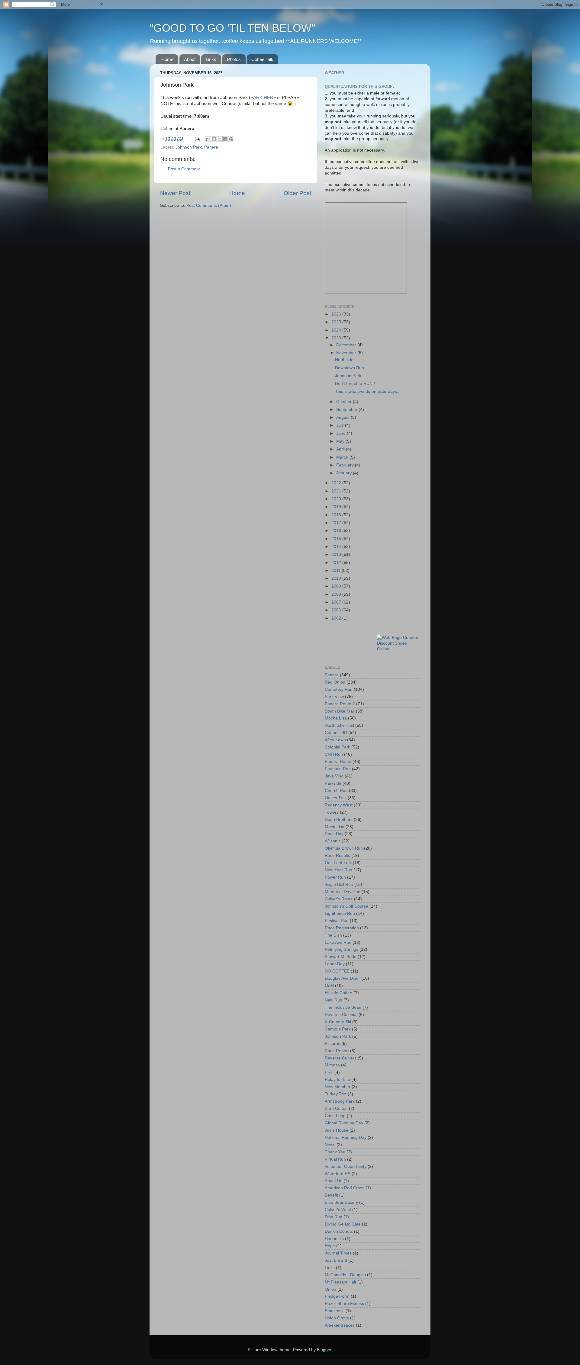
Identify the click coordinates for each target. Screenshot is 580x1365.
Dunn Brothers (339, 819)
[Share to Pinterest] (231, 139)
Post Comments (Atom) (208, 205)
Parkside (333, 783)
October (344, 401)
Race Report (337, 1051)
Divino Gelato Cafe (343, 1224)
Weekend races (340, 1325)
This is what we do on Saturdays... (368, 391)
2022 (336, 483)
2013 (336, 554)
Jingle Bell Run (339, 884)
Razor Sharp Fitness (344, 1303)
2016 (336, 530)
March (343, 457)
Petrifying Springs (341, 949)
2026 (336, 314)
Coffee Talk (262, 59)
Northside (344, 359)
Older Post (297, 193)
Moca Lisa (334, 827)
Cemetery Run (339, 689)
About (189, 59)
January (344, 473)
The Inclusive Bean (343, 1007)
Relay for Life (337, 1079)
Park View (334, 696)
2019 (336, 507)
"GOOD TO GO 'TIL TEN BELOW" (232, 28)
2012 (336, 562)
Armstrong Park (340, 1101)
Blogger (324, 1349)
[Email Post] (197, 138)
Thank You (335, 1152)
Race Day (334, 833)
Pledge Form (337, 1296)
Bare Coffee (336, 1108)
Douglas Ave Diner (342, 978)
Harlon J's (334, 1238)
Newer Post (175, 193)
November (346, 353)
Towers (332, 812)
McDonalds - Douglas (345, 1275)
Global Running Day (344, 1123)
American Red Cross (344, 1188)
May (341, 441)
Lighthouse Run (340, 913)
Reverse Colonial (341, 1014)
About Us (333, 1180)
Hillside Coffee (338, 993)
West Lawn (335, 740)
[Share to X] (220, 139)
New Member (337, 1087)
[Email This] (208, 139)
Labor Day (335, 964)
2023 (336, 338)
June (341, 433)
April (341, 449)
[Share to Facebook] (225, 139)
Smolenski (334, 1311)
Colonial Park (337, 747)
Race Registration (342, 928)
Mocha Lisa (336, 718)
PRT (329, 1072)
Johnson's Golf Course (346, 906)
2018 (336, 515)
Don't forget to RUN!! (355, 383)
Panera (211, 147)
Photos (234, 59)
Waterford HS (337, 1173)
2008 (336, 594)
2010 (336, 578)
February (345, 465)
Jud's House (336, 1130)
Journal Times (338, 1253)
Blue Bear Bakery (341, 1202)
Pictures (332, 1043)
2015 (336, 539)
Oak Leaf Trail (338, 862)
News (330, 1144)
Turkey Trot (335, 1094)
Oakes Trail (335, 798)
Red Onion (335, 682)
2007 (336, 602)
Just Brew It (336, 1260)
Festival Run (337, 920)
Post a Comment (184, 169)
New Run (333, 1000)
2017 (336, 523)
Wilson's (332, 841)
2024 (336, 330)
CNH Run (334, 754)
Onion (330, 1289)
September (347, 409)
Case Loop (335, 1115)
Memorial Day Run (342, 891)
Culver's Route (339, 899)
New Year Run (338, 870)
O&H (329, 985)
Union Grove (337, 1318)
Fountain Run (338, 769)
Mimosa (332, 1065)
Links (211, 59)
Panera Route (338, 761)
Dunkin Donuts (339, 1231)
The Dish (333, 935)
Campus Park (338, 1029)
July (340, 425)
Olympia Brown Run (344, 848)
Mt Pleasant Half (340, 1282)
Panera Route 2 (340, 704)
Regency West (339, 805)
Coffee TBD (336, 732)
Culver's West (338, 1209)
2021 (336, 491)
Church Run (336, 790)
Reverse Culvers (340, 1058)
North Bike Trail (339, 725)
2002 (336, 618)
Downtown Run (349, 368)
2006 (336, 610)
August (343, 417)
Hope (330, 1246)
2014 (336, 546)
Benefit (331, 1195)
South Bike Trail (340, 711)
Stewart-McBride (340, 956)
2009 (336, 586)
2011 (336, 570)
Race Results (337, 855)
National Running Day (345, 1137)
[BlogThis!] (214, 139)
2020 (336, 499)
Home (167, 59)
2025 (336, 322)
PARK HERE (263, 97)
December (346, 345)
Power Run (335, 877)
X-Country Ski (338, 1022)
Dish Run (333, 1217)
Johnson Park (189, 147)
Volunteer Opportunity (345, 1166)
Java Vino (334, 776)
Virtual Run (335, 1159)
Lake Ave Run (338, 942)
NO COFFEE (337, 971)
